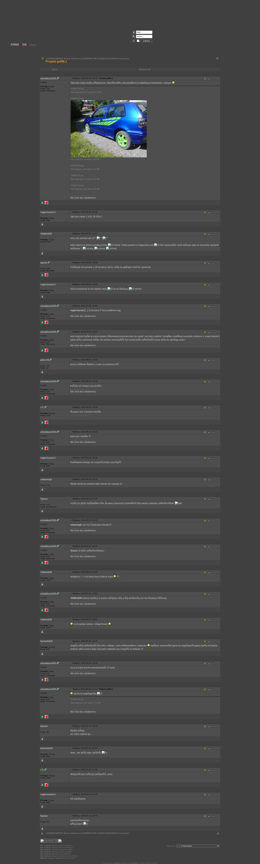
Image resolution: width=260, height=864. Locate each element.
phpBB (117, 863)
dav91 (43, 262)
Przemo (134, 863)
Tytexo (44, 499)
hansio (44, 726)
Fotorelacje (123, 58)
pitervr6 (44, 360)
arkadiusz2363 (48, 78)
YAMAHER (46, 233)
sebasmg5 (46, 479)
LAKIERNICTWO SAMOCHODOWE (98, 58)
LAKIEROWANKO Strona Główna (62, 58)
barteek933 (46, 641)
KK (42, 407)
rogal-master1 (48, 212)
